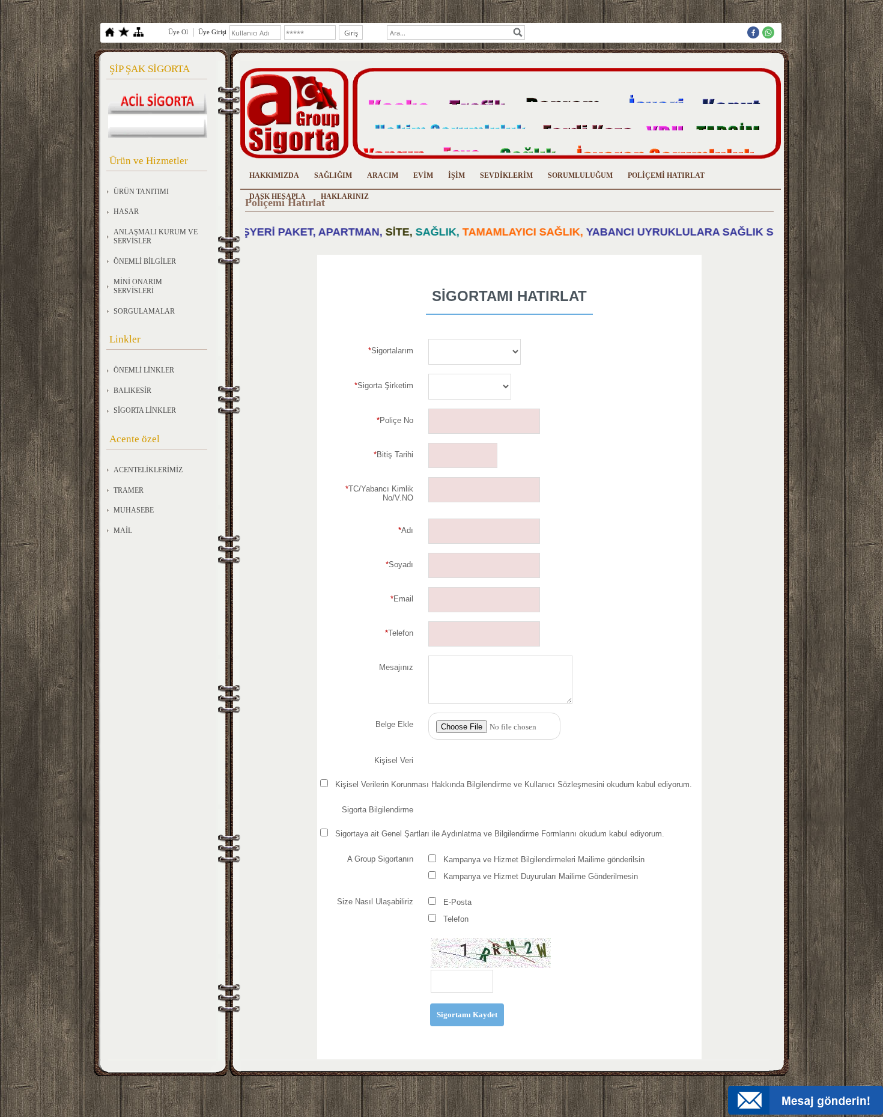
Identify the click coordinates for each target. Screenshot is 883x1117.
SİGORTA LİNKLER (145, 410)
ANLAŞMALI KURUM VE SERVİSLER (156, 237)
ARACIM (382, 175)
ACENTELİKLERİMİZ (148, 470)
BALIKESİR (132, 390)
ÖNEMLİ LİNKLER (144, 370)
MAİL (123, 530)
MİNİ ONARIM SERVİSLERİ (138, 287)
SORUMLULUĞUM (580, 175)
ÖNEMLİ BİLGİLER (145, 261)
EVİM (423, 175)
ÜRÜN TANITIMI (141, 191)
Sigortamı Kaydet (467, 1014)
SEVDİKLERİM (506, 175)
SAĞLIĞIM (333, 175)
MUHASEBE (134, 510)
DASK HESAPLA (277, 196)
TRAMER (129, 490)
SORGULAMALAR (144, 311)
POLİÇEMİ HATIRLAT (666, 175)
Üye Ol (178, 31)
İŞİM (456, 175)
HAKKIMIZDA (274, 175)
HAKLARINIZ (345, 196)
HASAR (126, 211)
